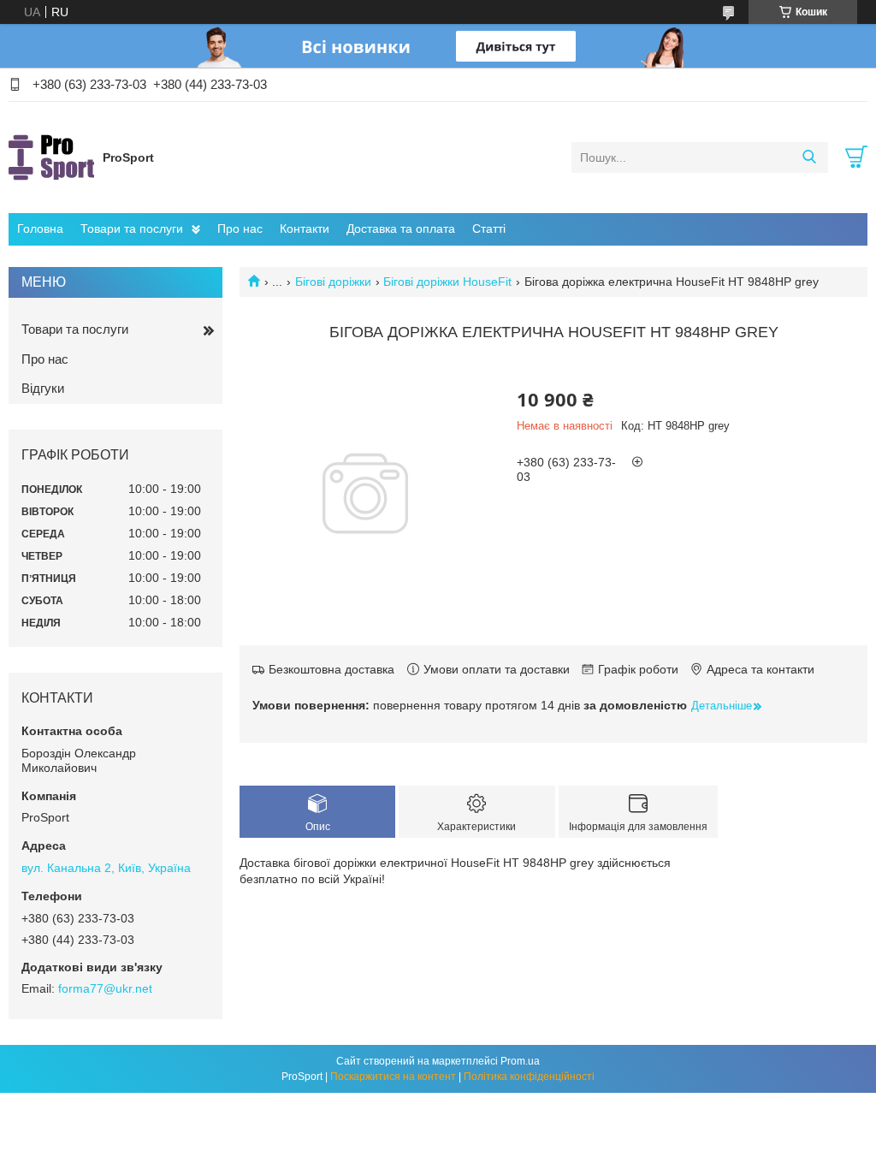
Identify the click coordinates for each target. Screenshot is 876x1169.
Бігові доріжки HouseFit (447, 281)
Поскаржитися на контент (393, 1077)
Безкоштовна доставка (331, 669)
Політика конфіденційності (529, 1077)
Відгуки (42, 388)
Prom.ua (520, 1061)
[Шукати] (809, 157)
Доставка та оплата (400, 228)
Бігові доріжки (333, 281)
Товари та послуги (131, 228)
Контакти (304, 228)
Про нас (240, 228)
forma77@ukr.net (105, 988)
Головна (40, 228)
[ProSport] (51, 156)
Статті (489, 228)
